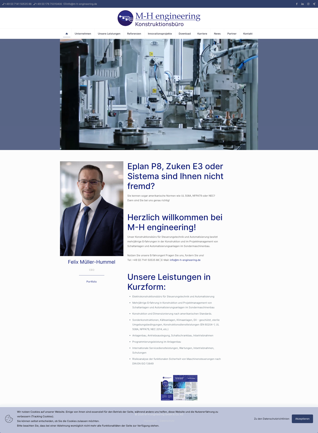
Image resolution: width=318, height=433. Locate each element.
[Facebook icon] (296, 3)
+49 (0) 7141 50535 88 (18, 3)
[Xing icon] (314, 3)
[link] (179, 387)
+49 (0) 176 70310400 (49, 3)
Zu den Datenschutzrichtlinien (271, 418)
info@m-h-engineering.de (81, 3)
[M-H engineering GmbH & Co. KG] (159, 18)
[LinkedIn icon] (302, 3)
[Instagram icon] (308, 3)
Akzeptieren (302, 418)
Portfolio (91, 281)
